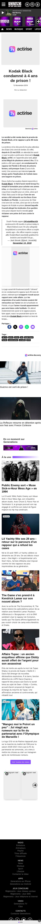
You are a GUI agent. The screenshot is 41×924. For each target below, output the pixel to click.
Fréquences (21, 856)
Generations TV (20, 904)
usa (21, 337)
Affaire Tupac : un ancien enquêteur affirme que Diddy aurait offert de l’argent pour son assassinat (20, 659)
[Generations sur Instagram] (30, 920)
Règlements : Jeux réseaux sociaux (20, 891)
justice (10, 337)
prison (17, 337)
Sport (29, 29)
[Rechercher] (32, 4)
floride (4, 340)
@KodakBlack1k (30, 221)
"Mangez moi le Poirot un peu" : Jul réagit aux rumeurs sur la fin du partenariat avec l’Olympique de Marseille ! (20, 730)
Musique (18, 29)
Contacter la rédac (20, 874)
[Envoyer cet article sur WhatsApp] (26, 328)
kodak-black (28, 337)
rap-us (4, 337)
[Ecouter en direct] (27, 4)
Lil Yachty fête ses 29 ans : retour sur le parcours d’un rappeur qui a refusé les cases (19, 543)
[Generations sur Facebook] (11, 920)
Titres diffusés (20, 853)
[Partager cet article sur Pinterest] (20, 328)
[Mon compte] (37, 4)
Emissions (20, 845)
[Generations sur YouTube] (23, 920)
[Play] (3, 12)
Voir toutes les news (20, 762)
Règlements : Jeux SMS (20, 894)
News (9, 29)
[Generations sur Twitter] (17, 920)
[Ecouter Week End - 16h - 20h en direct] (20, 447)
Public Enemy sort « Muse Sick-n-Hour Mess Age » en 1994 (19, 488)
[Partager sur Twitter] (14, 328)
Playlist (20, 851)
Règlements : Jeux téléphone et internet (20, 896)
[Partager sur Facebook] (9, 328)
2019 (28, 340)
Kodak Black (7, 184)
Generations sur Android (20, 884)
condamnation (13, 340)
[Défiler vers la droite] (35, 785)
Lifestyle (20, 871)
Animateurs (20, 848)
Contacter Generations (20, 913)
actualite (22, 340)
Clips (20, 906)
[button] (12, 785)
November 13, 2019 (22, 243)
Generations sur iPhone (21, 881)
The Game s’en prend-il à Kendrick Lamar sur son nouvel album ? (18, 598)
